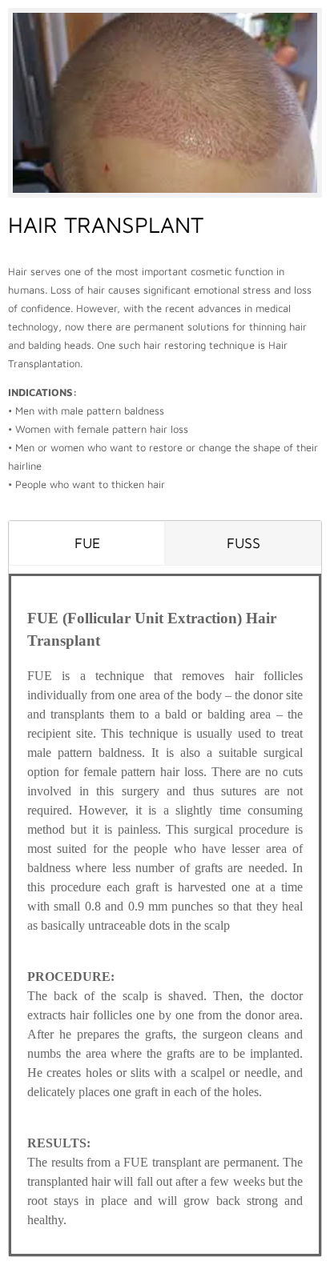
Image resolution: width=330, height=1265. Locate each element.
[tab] (87, 543)
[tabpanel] (165, 915)
